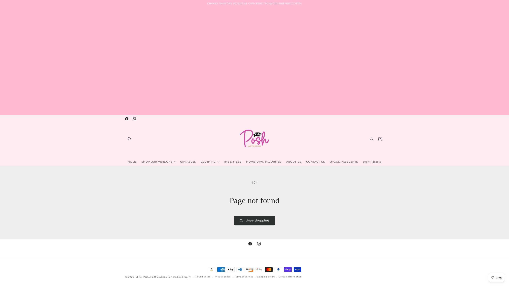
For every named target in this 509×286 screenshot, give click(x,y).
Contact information (290, 276)
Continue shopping (254, 220)
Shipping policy (266, 276)
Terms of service (243, 276)
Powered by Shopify (179, 276)
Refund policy (203, 276)
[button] (129, 139)
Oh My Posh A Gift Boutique (151, 276)
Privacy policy (223, 276)
